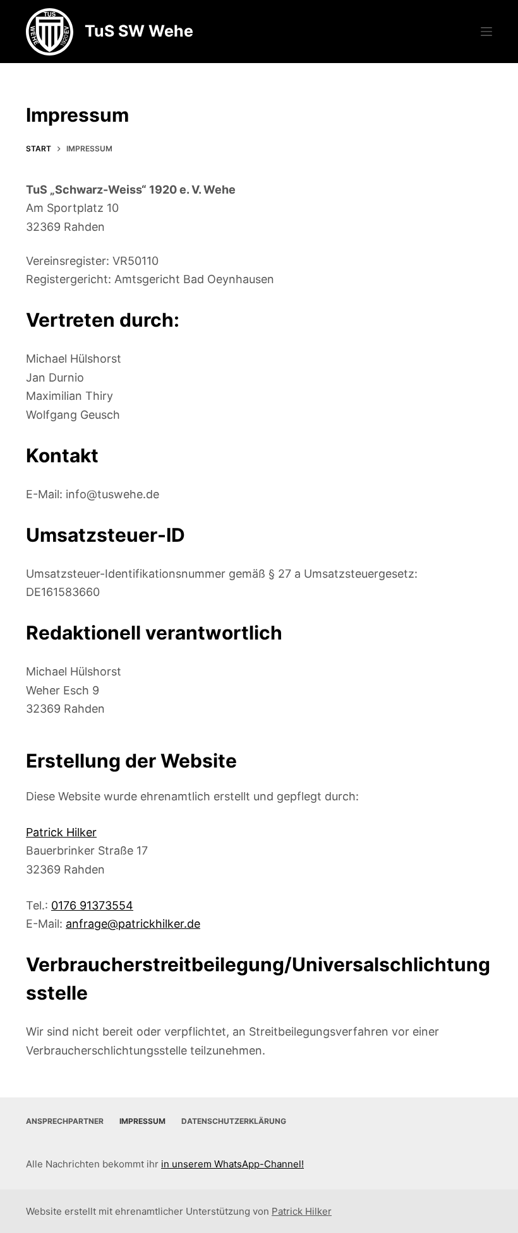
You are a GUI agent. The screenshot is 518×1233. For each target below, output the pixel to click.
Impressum (142, 1121)
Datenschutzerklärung (233, 1121)
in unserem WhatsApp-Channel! (232, 1164)
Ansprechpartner (65, 1121)
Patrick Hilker (61, 832)
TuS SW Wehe (139, 30)
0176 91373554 (92, 905)
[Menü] (486, 31)
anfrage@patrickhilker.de (133, 923)
